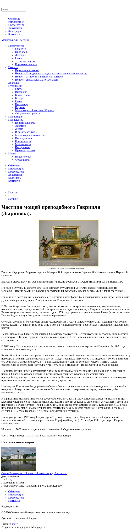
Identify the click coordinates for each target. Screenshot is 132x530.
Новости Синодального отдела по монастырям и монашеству (51, 73)
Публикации (15, 85)
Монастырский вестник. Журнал (34, 110)
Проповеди (21, 51)
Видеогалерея (23, 156)
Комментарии (23, 95)
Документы (15, 28)
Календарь (14, 31)
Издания (20, 107)
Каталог (13, 198)
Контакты (14, 34)
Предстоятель (16, 45)
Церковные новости (27, 70)
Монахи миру (23, 144)
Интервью (21, 91)
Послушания (22, 147)
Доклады (20, 55)
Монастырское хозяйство (30, 135)
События (20, 48)
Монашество (15, 119)
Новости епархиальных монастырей (36, 79)
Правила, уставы (25, 150)
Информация (16, 21)
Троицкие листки (25, 61)
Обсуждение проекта (27, 113)
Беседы (19, 98)
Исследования (23, 138)
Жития (19, 128)
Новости (13, 67)
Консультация (23, 141)
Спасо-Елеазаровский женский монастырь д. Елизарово (34, 473)
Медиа (12, 153)
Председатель (16, 24)
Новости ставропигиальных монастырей (39, 76)
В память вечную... (26, 131)
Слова (18, 58)
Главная (13, 192)
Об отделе (14, 18)
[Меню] (2, 6)
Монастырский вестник (15, 39)
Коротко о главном (26, 64)
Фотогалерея (22, 159)
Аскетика (20, 125)
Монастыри (15, 116)
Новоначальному (25, 122)
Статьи (19, 88)
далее (15, 523)
